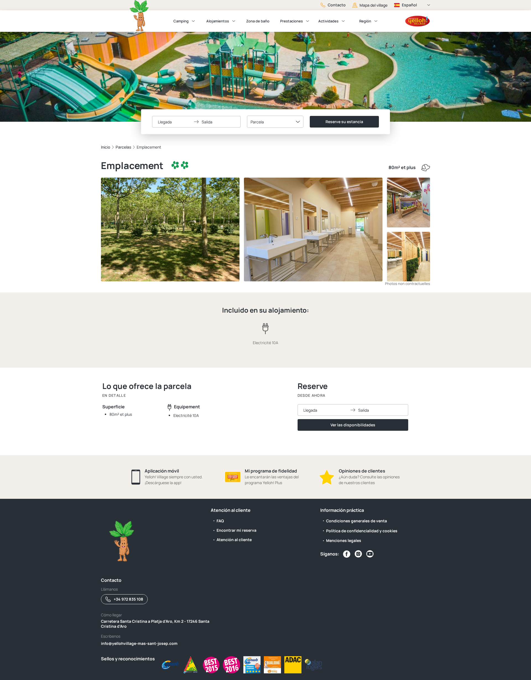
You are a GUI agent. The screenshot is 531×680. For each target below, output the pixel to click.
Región (365, 21)
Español (409, 4)
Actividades (328, 21)
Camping (181, 21)
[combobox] (275, 122)
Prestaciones (291, 21)
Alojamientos (217, 21)
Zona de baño (257, 21)
